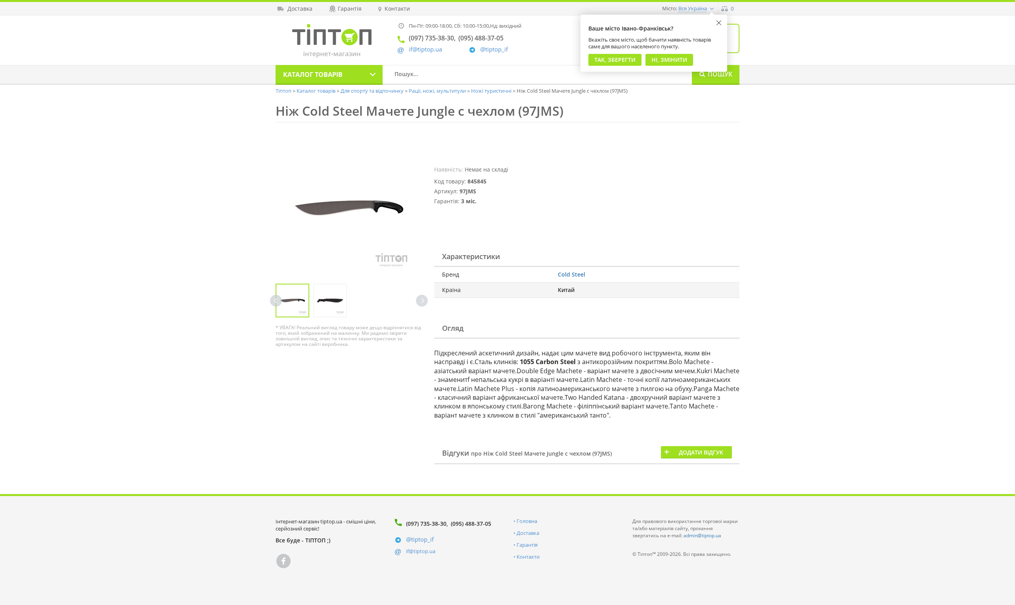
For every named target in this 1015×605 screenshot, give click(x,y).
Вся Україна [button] (692, 8)
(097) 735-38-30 (426, 523)
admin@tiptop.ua (702, 535)
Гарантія (527, 544)
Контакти (528, 556)
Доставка (528, 532)
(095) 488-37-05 (471, 523)
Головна (527, 521)
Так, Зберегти (615, 59)
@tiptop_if (494, 49)
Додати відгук (701, 452)
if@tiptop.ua (420, 551)
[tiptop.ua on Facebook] (283, 561)
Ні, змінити (669, 59)
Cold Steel (571, 274)
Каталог (313, 74)
